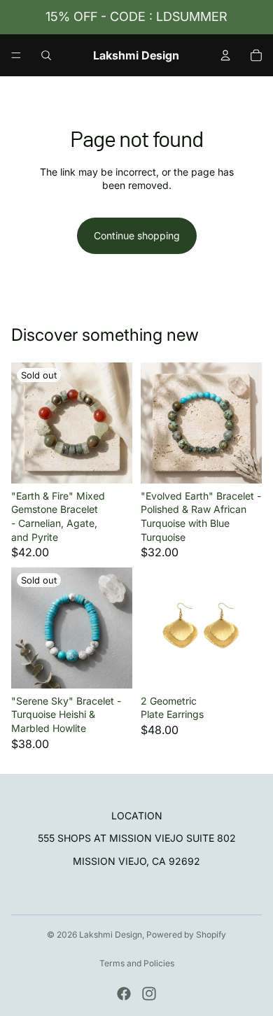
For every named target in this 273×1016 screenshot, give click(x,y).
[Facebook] (123, 993)
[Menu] (16, 55)
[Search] (46, 55)
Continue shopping (137, 235)
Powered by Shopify (186, 934)
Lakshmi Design (110, 934)
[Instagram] (149, 993)
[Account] (225, 55)
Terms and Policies (136, 963)
